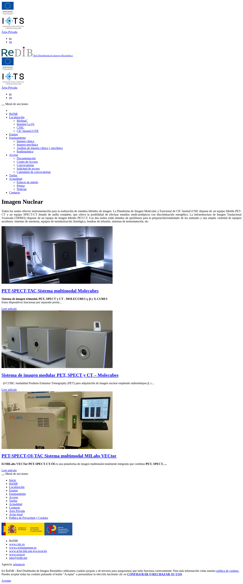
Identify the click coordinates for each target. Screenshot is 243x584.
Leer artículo (9, 308)
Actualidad (15, 504)
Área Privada (9, 32)
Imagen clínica (25, 141)
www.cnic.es (17, 544)
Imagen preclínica (27, 144)
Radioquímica (25, 151)
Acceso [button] (13, 154)
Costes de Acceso (27, 161)
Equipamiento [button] (17, 137)
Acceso (13, 497)
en (10, 41)
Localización (16, 487)
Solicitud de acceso (28, 168)
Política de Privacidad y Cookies (28, 517)
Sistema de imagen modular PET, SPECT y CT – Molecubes (60, 375)
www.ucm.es (17, 554)
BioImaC (22, 120)
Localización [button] (16, 117)
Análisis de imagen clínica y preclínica (40, 148)
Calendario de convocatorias (34, 172)
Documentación (26, 158)
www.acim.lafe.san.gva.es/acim (28, 551)
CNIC (20, 127)
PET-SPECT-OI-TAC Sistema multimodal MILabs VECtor (59, 455)
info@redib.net (18, 558)
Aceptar (6, 580)
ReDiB (13, 113)
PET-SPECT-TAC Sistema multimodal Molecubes (50, 290)
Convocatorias (25, 165)
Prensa (21, 185)
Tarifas (13, 175)
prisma (19, 564)
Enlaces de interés (27, 182)
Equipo (13, 134)
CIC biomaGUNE (28, 131)
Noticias (22, 189)
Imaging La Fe (25, 124)
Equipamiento (17, 493)
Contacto (14, 192)
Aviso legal (16, 514)
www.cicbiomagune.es (22, 547)
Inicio (12, 480)
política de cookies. (227, 570)
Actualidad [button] (15, 178)
